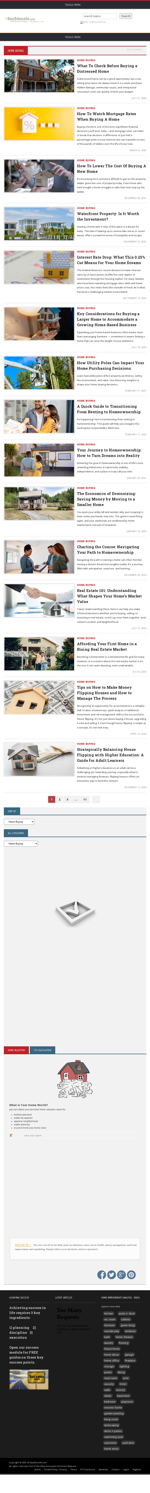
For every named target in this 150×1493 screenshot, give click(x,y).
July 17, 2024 (139, 628)
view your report (33, 1135)
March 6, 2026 (138, 150)
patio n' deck (127, 1313)
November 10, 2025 (135, 241)
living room (111, 1419)
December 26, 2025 (135, 198)
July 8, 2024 (139, 671)
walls (107, 1390)
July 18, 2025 (139, 347)
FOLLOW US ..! (23, 1245)
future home (112, 1348)
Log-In (126, 1469)
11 (85, 799)
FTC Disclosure (87, 1469)
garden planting (114, 1413)
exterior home (113, 1407)
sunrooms (110, 1443)
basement (123, 1395)
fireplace (130, 1360)
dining (121, 1372)
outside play (111, 1331)
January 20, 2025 (136, 478)
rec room (110, 1319)
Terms (73, 1469)
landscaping (111, 1425)
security (109, 1384)
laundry (108, 1343)
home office (111, 1360)
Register (137, 1469)
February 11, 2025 (135, 390)
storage (109, 1366)
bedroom (109, 1401)
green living (128, 1325)
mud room (110, 1378)
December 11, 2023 (135, 787)
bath (107, 1337)
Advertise (103, 1469)
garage (129, 1354)
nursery (120, 1390)
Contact (115, 1469)
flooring (124, 1343)
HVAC (123, 1384)
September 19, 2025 (134, 298)
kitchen (108, 1313)
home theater (124, 1337)
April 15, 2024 (138, 733)
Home (38, 1469)
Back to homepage (134, 49)
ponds (108, 1372)
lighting (124, 1366)
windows (130, 1331)
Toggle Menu (72, 4)
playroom (127, 1401)
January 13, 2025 (136, 531)
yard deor (128, 1443)
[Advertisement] (75, 984)
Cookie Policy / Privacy (55, 1469)
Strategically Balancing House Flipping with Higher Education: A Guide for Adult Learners (110, 755)
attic (126, 1378)
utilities (125, 1319)
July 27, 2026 (139, 98)
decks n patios (113, 1431)
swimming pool (113, 1437)
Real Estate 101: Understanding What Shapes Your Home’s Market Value (109, 596)
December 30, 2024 (135, 575)
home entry (111, 1448)
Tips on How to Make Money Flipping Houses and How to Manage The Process (104, 693)
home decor (111, 1354)
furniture (109, 1325)
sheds (107, 1395)
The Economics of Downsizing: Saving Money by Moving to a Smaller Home (106, 499)
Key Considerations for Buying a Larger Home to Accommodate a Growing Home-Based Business (108, 319)
